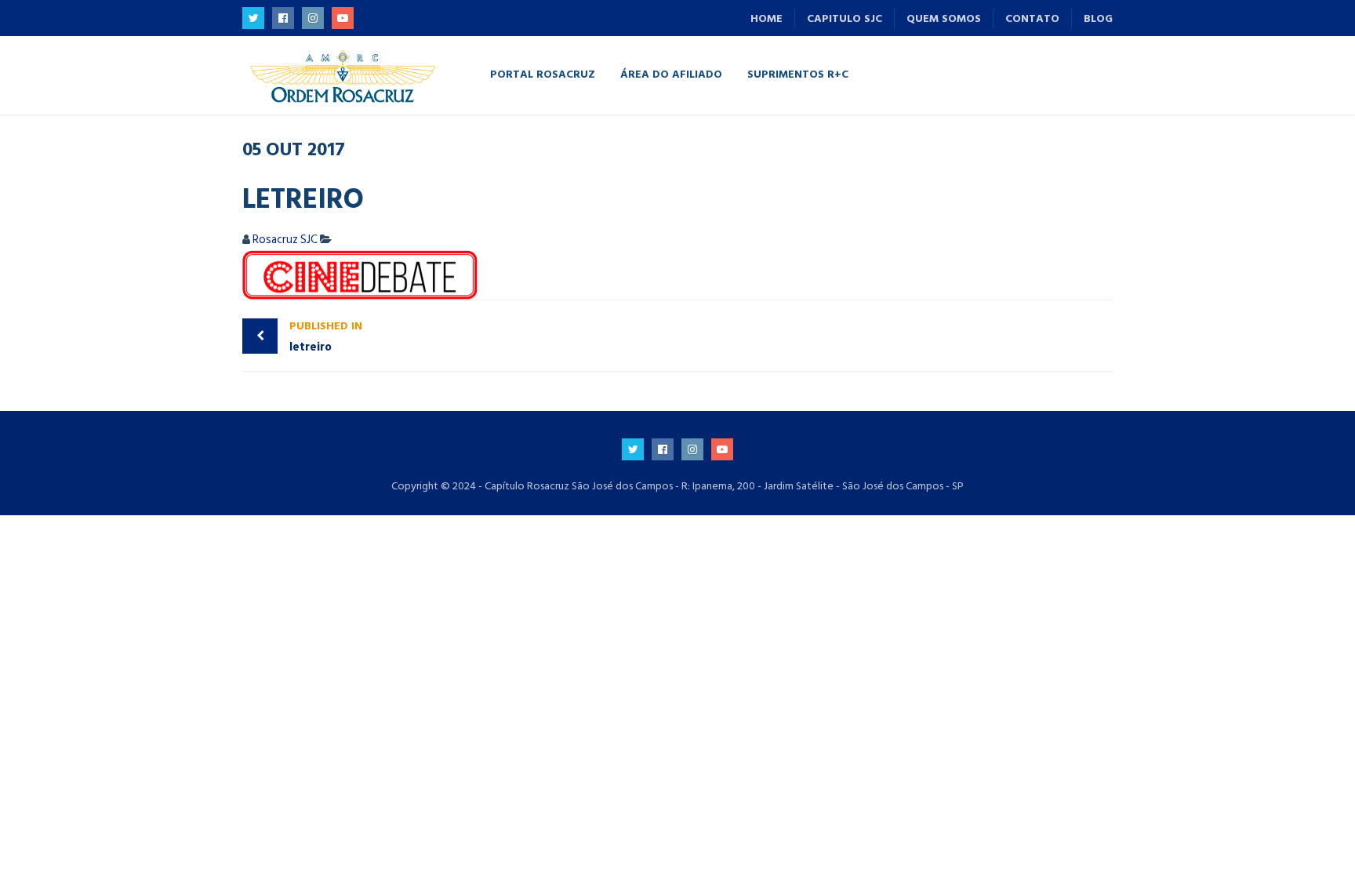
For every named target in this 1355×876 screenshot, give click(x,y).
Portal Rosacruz (542, 73)
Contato (1032, 18)
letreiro (325, 336)
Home (766, 18)
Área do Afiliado (671, 73)
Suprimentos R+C (797, 73)
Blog (1098, 18)
